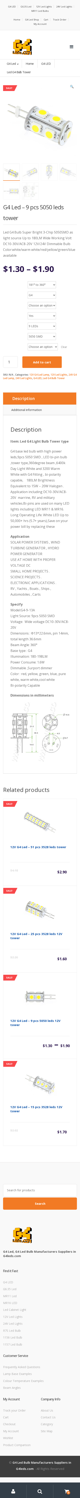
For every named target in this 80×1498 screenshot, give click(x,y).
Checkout (9, 1424)
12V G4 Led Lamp (39, 374)
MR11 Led (10, 1296)
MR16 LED (10, 1303)
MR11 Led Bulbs (40, 10)
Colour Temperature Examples (23, 1381)
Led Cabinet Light (14, 1310)
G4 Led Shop (32, 19)
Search (40, 1203)
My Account (40, 23)
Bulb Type (11, 291)
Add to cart (42, 362)
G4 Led (11, 63)
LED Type (10, 333)
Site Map (47, 1431)
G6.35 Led (26, 6)
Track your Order (14, 1410)
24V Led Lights (64, 6)
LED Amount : (13, 323)
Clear (64, 347)
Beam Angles (12, 1388)
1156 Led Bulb (12, 1337)
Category (47, 1424)
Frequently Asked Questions (21, 1367)
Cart (46, 19)
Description (23, 398)
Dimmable (11, 312)
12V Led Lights (44, 6)
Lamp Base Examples (17, 1374)
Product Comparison (17, 1445)
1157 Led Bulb (12, 1344)
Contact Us (48, 1417)
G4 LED (12, 6)
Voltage (9, 343)
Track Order (59, 19)
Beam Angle (12, 281)
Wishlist (8, 1438)
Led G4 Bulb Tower (54, 378)
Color (8, 302)
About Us (47, 1410)
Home (17, 19)
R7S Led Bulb (12, 1331)
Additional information (26, 410)
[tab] (39, 398)
